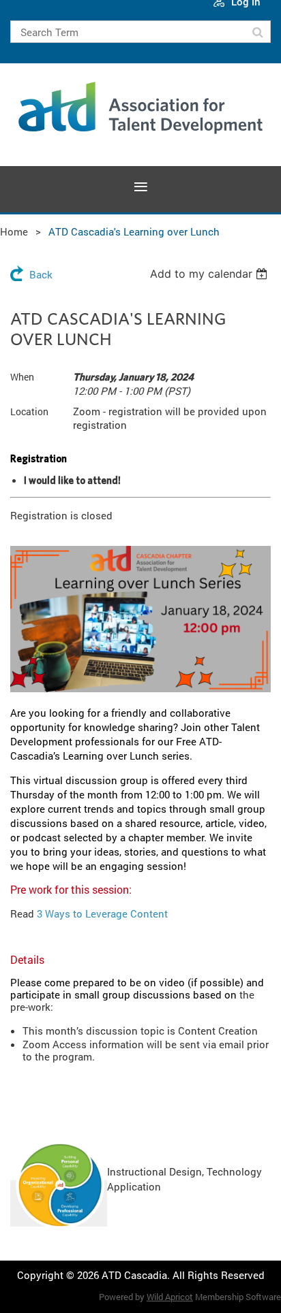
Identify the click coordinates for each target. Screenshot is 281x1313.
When (22, 376)
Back (41, 274)
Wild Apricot (170, 1297)
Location (29, 411)
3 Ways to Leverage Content (102, 913)
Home (14, 231)
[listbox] (210, 273)
